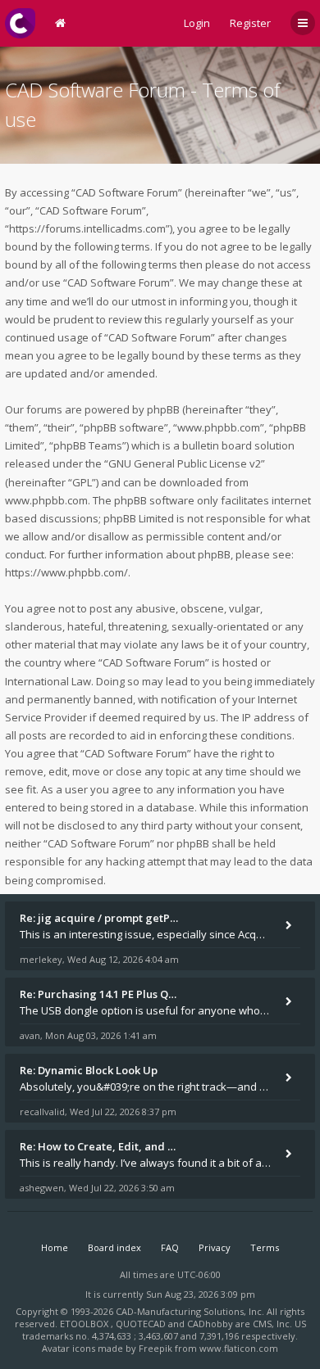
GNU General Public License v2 (184, 463)
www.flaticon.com (238, 1348)
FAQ (170, 1247)
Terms (264, 1247)
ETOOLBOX (85, 1323)
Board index (114, 1247)
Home (54, 1247)
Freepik (155, 1348)
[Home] (20, 23)
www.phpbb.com (46, 500)
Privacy (215, 1247)
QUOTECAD (142, 1323)
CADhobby (210, 1323)
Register (250, 23)
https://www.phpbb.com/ (66, 572)
